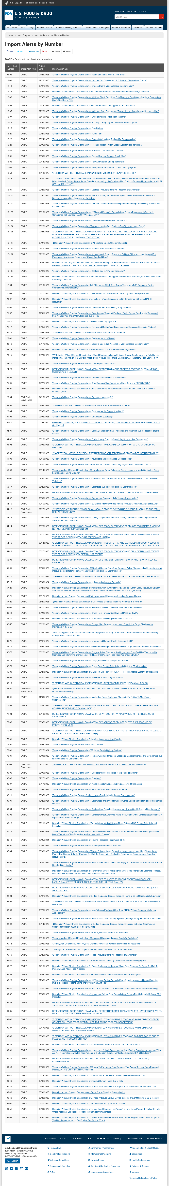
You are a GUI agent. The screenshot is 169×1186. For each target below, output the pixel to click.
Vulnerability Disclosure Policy (143, 1178)
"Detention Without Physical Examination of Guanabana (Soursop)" (82, 416)
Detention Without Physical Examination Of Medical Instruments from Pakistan (87, 739)
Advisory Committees (59, 1159)
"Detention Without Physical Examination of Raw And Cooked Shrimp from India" (88, 161)
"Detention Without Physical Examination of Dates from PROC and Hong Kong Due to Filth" (93, 307)
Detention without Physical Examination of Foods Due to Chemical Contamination (88, 1092)
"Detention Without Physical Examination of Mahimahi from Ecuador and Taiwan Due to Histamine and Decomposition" (105, 111)
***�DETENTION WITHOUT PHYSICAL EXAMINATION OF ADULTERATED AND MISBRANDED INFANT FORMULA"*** (106, 453)
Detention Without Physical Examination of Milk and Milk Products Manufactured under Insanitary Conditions (100, 91)
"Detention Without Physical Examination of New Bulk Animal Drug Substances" (88, 677)
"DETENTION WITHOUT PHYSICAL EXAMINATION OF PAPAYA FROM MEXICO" (88, 332)
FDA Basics (77, 1138)
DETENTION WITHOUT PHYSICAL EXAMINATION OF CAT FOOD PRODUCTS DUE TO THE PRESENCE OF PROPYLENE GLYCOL (102, 723)
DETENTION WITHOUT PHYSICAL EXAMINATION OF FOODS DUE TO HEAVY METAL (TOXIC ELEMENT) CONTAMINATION (100, 1060)
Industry (135, 1172)
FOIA (90, 1138)
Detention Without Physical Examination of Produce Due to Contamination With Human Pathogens (96, 974)
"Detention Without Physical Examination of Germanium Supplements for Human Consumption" (95, 498)
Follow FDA (131, 11)
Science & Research (140, 1165)
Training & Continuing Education (105, 1165)
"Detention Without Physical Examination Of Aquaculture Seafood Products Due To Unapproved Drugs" (98, 226)
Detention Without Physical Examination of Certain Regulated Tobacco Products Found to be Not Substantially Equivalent (106, 895)
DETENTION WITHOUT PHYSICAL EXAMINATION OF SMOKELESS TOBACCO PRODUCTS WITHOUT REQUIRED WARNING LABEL (105, 889)
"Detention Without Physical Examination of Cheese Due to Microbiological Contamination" (93, 85)
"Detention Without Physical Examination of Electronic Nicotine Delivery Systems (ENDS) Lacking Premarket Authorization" (107, 918)
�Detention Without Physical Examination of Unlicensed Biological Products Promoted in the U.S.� (97, 601)
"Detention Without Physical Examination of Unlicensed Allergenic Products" (86, 582)
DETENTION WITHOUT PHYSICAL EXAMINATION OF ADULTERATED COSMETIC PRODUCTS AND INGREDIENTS (105, 492)
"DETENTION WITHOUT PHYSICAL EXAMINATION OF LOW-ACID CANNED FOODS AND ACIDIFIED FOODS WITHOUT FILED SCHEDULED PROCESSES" (102, 1029)
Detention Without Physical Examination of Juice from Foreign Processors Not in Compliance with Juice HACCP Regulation (102, 300)
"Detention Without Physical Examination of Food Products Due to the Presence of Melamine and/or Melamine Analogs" (105, 988)
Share (11, 51)
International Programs (100, 1153)
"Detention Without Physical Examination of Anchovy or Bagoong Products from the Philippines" (95, 122)
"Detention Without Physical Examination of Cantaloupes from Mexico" (83, 338)
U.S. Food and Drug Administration (28, 15)
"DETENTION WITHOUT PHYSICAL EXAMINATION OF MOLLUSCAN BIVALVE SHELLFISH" (94, 172)
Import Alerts (39, 35)
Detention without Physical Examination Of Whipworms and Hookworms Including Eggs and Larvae (96, 595)
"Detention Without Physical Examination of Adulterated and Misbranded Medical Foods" (92, 458)
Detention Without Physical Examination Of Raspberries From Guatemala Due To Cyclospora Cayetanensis (100, 293)
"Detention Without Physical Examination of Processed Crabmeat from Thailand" (88, 150)
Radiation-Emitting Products (68, 28)
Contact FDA (12, 1160)
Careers (64, 1138)
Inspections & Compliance (102, 1172)
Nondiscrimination (134, 1138)
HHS (6, 2)
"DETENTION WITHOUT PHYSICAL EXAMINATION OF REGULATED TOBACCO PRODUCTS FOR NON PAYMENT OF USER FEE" (106, 903)
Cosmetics (137, 28)
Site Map (117, 1138)
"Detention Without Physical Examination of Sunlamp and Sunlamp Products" (86, 845)
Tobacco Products (154, 28)
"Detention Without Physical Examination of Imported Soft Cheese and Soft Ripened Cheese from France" (99, 80)
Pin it (47, 51)
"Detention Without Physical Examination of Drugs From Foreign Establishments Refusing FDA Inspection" (99, 666)
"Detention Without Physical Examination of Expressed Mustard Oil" (82, 397)
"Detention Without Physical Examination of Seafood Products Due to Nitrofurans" (88, 248)
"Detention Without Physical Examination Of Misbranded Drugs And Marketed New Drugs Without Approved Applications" (106, 646)
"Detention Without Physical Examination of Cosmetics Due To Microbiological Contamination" (94, 486)
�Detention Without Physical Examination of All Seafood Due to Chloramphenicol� (90, 242)
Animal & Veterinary (121, 28)
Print (68, 51)
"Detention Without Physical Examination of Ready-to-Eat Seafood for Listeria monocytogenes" (94, 167)
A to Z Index (119, 11)
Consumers (136, 1153)
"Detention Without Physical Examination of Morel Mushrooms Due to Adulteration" (89, 377)
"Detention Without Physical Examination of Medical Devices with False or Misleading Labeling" (95, 772)
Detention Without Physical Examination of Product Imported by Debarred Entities (88, 1103)
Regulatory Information (60, 1165)
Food (23, 28)
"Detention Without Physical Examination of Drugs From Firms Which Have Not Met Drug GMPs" (95, 612)
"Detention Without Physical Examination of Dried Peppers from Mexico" (84, 363)
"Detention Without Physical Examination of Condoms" (76, 778)
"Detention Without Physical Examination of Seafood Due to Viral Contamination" (88, 270)
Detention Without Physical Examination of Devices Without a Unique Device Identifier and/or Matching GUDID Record (105, 1097)
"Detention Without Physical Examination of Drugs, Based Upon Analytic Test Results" (90, 660)
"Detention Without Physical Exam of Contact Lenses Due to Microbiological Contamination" (93, 795)
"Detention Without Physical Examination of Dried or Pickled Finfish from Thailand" (89, 116)
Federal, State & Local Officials (145, 1147)
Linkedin (35, 51)
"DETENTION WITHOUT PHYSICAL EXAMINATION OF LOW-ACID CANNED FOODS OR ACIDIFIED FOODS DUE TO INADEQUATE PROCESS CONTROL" (105, 1037)
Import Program (23, 35)
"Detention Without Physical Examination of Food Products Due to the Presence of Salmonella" (94, 954)
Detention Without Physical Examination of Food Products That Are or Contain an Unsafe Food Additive (98, 1075)
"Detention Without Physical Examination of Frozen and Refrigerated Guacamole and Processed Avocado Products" (104, 326)
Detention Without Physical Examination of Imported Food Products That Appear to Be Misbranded (96, 1044)
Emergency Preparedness (102, 1147)
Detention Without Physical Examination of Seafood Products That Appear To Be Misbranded (93, 105)
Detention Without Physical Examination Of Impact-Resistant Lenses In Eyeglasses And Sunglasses (97, 783)
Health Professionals (140, 1159)
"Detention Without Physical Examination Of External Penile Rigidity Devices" (86, 750)
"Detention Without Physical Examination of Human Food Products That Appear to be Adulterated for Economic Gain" (104, 1086)
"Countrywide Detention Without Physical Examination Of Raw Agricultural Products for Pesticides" (96, 943)
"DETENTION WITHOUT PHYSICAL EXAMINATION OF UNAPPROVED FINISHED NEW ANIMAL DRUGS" (100, 683)
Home (14, 28)
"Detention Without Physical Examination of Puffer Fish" (77, 133)
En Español (143, 11)
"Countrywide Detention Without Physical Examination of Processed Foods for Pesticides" (92, 949)
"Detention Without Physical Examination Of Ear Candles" (78, 744)
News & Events (97, 1159)
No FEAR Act (103, 1138)
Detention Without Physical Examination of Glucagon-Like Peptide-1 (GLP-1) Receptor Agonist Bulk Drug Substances (105, 671)
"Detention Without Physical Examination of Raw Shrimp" (77, 127)
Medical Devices (44, 28)
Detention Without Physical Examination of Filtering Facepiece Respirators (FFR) (88, 839)
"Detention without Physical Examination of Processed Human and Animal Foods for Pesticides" (95, 937)
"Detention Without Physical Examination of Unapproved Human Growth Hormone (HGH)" (92, 640)
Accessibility (50, 1138)
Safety (52, 1172)
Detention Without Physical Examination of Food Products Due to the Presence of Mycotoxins (93, 349)
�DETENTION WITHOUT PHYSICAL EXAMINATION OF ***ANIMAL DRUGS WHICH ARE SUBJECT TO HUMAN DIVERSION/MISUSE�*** (103, 690)
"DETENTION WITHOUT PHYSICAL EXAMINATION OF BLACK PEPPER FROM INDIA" (91, 405)
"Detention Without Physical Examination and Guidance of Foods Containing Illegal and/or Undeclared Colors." (102, 464)
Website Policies (154, 1138)
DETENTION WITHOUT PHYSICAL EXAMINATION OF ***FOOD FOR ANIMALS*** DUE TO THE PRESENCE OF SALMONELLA (103, 715)
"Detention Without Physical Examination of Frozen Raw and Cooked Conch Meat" (89, 156)
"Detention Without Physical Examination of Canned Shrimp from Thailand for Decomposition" (94, 139)
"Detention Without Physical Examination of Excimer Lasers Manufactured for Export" (90, 789)
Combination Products (60, 1153)
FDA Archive (55, 1147)
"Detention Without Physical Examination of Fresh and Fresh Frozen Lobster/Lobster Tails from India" (97, 144)
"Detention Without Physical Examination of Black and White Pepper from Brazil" (88, 411)
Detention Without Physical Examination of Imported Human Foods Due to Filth (87, 1080)
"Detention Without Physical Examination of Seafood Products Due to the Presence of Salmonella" (96, 189)
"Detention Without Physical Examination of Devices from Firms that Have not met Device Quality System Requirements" (106, 809)
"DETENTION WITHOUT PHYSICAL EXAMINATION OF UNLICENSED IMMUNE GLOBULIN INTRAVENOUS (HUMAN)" (106, 576)
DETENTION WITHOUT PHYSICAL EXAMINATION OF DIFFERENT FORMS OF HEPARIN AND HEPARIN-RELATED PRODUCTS (104, 561)
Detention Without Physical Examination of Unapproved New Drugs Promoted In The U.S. (92, 618)
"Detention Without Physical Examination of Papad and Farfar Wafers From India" (88, 74)
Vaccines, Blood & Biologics (96, 28)
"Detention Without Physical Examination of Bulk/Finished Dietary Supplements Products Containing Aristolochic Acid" (105, 503)
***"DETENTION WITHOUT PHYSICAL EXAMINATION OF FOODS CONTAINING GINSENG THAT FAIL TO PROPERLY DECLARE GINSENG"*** (106, 510)
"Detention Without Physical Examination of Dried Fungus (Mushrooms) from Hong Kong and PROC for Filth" (101, 382)
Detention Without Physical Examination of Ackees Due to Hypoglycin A (84, 321)
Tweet (23, 51)
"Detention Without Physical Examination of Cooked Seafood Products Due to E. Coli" (90, 220)
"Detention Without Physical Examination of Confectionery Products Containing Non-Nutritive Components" (100, 439)
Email (57, 51)
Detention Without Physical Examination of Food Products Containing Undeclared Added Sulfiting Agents (99, 960)
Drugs (31, 28)
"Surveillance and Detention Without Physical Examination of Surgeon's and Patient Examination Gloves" (99, 764)
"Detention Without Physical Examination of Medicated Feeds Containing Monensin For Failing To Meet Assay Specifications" (101, 698)
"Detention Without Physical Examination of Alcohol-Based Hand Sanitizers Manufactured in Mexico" (97, 607)
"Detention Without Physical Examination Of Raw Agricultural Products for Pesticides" (90, 932)
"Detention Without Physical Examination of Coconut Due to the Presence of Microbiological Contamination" (100, 343)
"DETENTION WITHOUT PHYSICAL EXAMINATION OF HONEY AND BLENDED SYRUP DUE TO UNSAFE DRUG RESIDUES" (103, 446)
